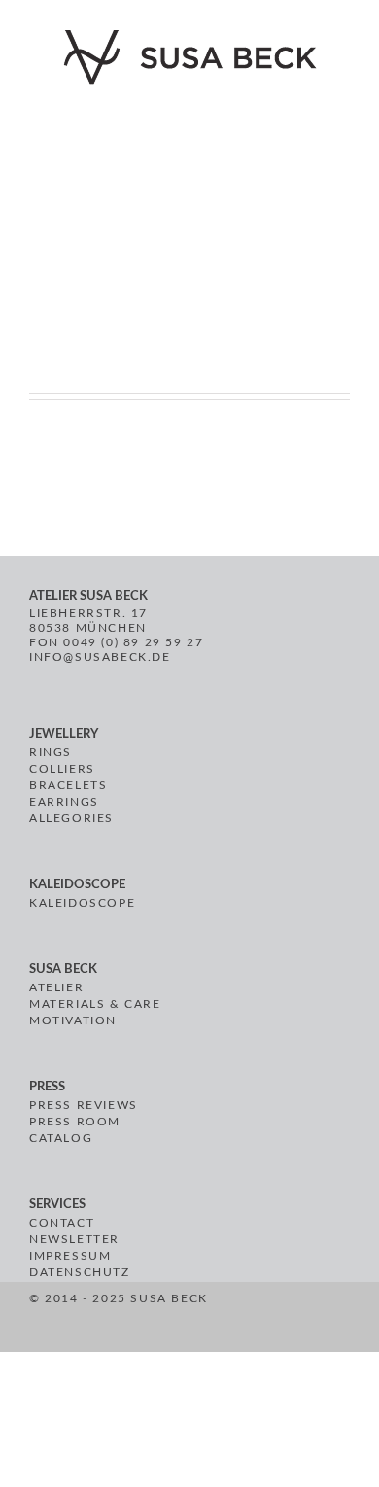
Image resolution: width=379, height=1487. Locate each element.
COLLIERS (62, 769)
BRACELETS (68, 785)
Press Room (75, 1121)
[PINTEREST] (246, 1320)
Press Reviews (83, 1105)
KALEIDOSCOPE (82, 903)
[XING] (293, 1320)
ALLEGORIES (71, 818)
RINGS (50, 752)
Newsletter (74, 1239)
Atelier (56, 987)
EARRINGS (64, 802)
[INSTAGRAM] (268, 1320)
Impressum (70, 1256)
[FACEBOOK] (224, 1320)
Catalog (60, 1138)
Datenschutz (79, 1272)
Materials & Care (95, 1004)
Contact (61, 1222)
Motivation (73, 1020)
